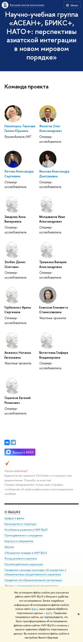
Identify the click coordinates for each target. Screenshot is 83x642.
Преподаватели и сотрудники (23, 535)
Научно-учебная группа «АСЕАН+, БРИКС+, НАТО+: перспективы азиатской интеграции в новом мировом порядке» (41, 35)
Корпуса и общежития (18, 541)
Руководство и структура (20, 524)
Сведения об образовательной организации (33, 580)
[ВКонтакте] (7, 442)
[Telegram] (13, 442)
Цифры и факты (14, 518)
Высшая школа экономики (27, 5)
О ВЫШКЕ (12, 512)
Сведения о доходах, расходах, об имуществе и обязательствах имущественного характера (35, 572)
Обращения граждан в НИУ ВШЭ (25, 553)
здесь (34, 609)
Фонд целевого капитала (20, 558)
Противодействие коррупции (23, 564)
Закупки (9, 547)
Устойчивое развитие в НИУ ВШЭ (26, 530)
